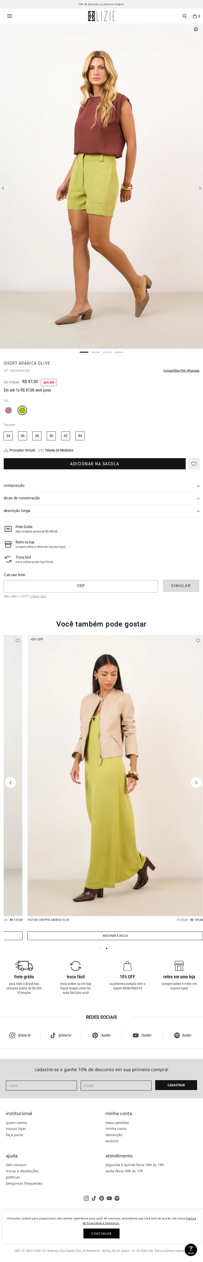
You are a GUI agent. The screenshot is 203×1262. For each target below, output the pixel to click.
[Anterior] (10, 782)
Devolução (113, 1134)
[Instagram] (86, 1198)
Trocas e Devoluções (22, 1171)
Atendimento (119, 1156)
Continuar (102, 1234)
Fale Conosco (16, 1164)
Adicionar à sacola (115, 935)
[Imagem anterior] (3, 188)
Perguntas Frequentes (24, 1183)
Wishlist (111, 1141)
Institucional (19, 1113)
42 (66, 436)
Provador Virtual (22, 450)
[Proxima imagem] (200, 188)
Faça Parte (14, 1134)
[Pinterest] (101, 1198)
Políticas (13, 1177)
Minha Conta (118, 1113)
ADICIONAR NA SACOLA (94, 463)
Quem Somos (16, 1122)
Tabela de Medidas (59, 450)
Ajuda (12, 1156)
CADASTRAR (176, 1085)
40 (51, 436)
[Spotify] (117, 1198)
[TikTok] (94, 1198)
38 (37, 436)
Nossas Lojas (16, 1128)
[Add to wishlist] (193, 463)
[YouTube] (109, 1198)
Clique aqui (38, 596)
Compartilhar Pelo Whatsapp (181, 370)
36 (23, 436)
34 (8, 436)
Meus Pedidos (117, 1122)
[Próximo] (196, 782)
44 (80, 436)
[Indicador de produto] (100, 948)
